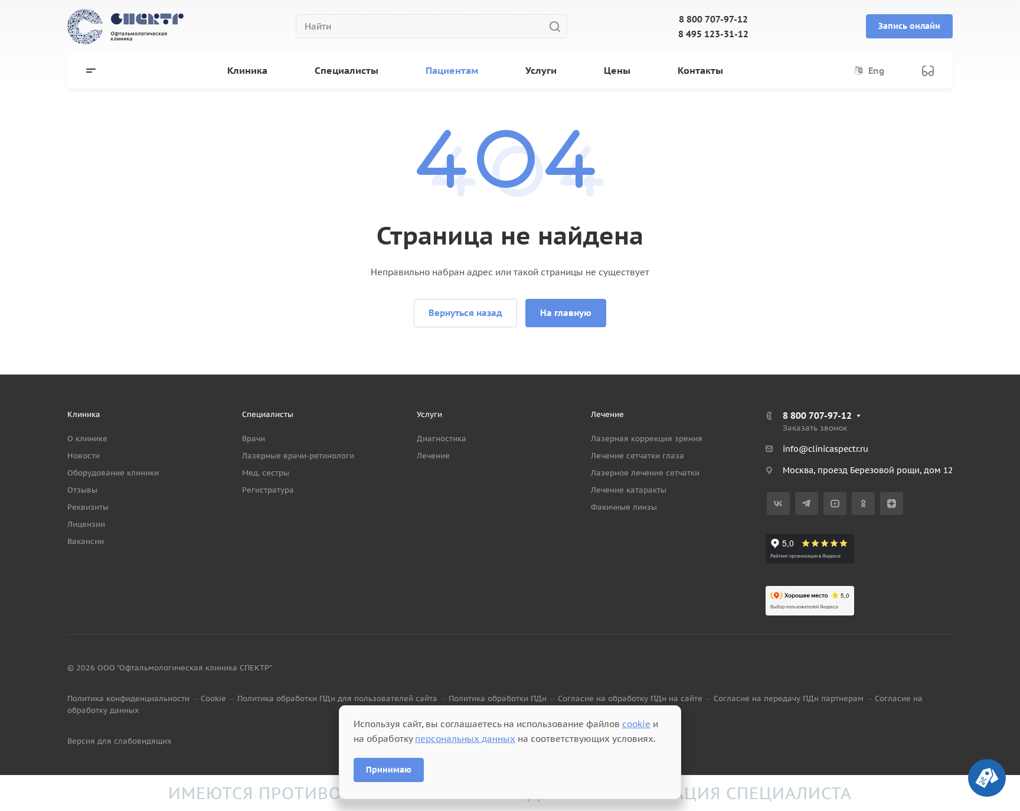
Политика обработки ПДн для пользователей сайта (337, 698)
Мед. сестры (265, 473)
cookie (636, 723)
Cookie (213, 698)
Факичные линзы (624, 507)
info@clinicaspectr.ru (825, 449)
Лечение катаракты (628, 490)
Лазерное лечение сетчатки (645, 473)
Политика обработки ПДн (498, 698)
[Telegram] (806, 503)
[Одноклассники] (863, 503)
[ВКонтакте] (778, 503)
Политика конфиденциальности (128, 698)
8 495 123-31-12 (713, 34)
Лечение (433, 456)
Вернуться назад (465, 312)
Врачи (253, 439)
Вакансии (85, 541)
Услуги (429, 414)
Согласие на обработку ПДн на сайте (630, 698)
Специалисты (267, 414)
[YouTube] (834, 503)
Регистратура (268, 490)
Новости (83, 456)
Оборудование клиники (113, 473)
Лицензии (86, 524)
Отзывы (82, 490)
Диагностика (441, 439)
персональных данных (465, 738)
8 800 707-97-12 (713, 19)
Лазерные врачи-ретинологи (298, 456)
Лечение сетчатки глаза (637, 456)
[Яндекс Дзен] (891, 503)
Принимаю (388, 769)
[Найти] (558, 26)
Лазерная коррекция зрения (646, 439)
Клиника (83, 414)
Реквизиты (88, 507)
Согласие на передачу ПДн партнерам (789, 698)
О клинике (87, 439)
